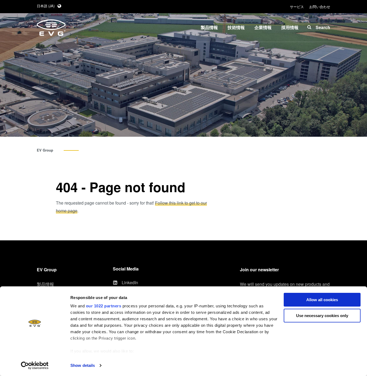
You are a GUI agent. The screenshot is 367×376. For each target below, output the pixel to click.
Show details (82, 365)
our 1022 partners (103, 306)
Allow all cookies (322, 299)
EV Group (45, 150)
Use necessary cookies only (322, 315)
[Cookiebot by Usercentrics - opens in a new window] (34, 365)
